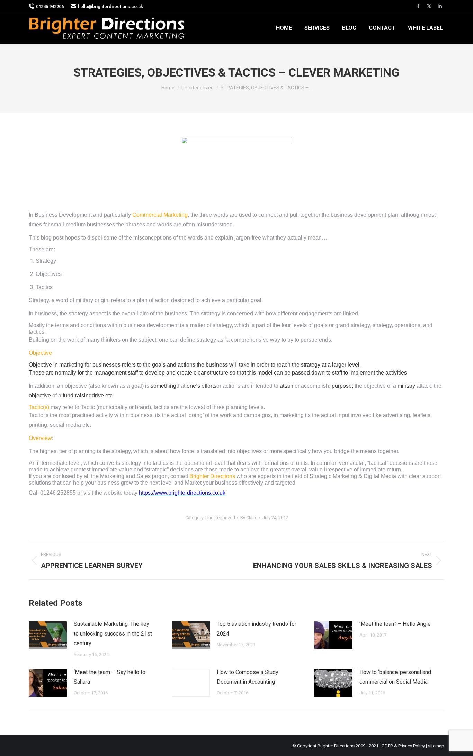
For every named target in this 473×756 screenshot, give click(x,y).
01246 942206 (50, 6)
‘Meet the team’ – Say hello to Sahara (109, 677)
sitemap (436, 745)
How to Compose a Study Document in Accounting (247, 677)
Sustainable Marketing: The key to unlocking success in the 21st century (113, 634)
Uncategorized (220, 517)
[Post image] (48, 635)
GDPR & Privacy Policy (403, 745)
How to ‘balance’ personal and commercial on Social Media (395, 677)
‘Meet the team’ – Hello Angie (395, 624)
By (248, 517)
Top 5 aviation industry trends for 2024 (256, 629)
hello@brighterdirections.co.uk (110, 6)
